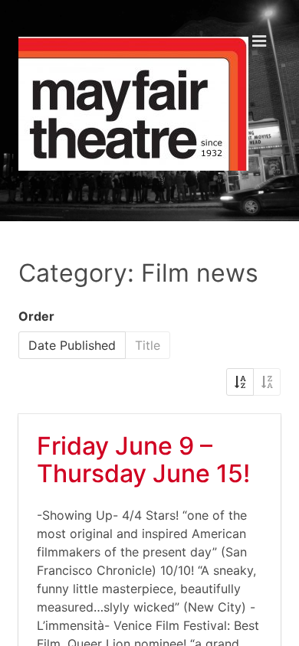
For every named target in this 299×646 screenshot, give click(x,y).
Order (36, 316)
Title (147, 345)
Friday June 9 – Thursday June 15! (143, 459)
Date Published (72, 345)
